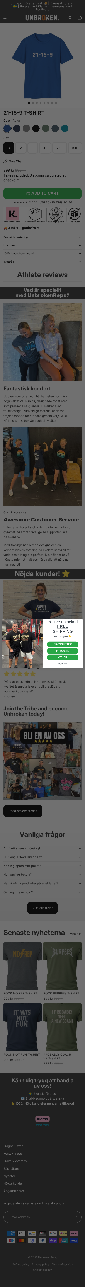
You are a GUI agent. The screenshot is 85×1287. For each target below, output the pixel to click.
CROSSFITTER (63, 644)
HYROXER (62, 650)
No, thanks (63, 663)
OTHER (62, 657)
